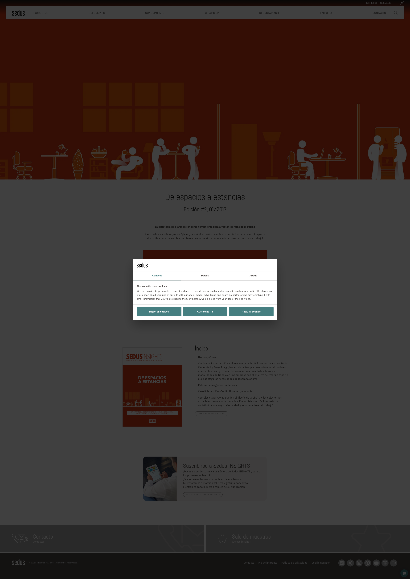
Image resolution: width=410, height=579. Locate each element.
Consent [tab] (157, 275)
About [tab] (253, 275)
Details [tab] (205, 275)
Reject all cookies (159, 311)
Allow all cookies (251, 311)
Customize (203, 311)
